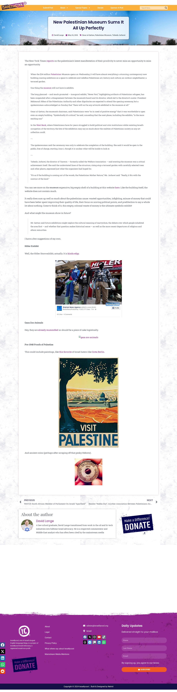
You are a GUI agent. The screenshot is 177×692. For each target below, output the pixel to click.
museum (47, 88)
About (62, 8)
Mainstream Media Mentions (57, 654)
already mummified (48, 330)
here (117, 187)
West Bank (41, 125)
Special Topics (81, 8)
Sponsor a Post (117, 8)
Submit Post (48, 8)
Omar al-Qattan (88, 35)
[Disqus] (88, 580)
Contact (48, 637)
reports (50, 60)
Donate (100, 8)
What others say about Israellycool (59, 649)
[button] (2, 645)
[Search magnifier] (166, 7)
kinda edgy (73, 253)
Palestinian (56, 74)
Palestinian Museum (103, 35)
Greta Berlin (98, 351)
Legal (47, 632)
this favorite (65, 351)
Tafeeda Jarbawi (118, 35)
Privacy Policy (51, 643)
